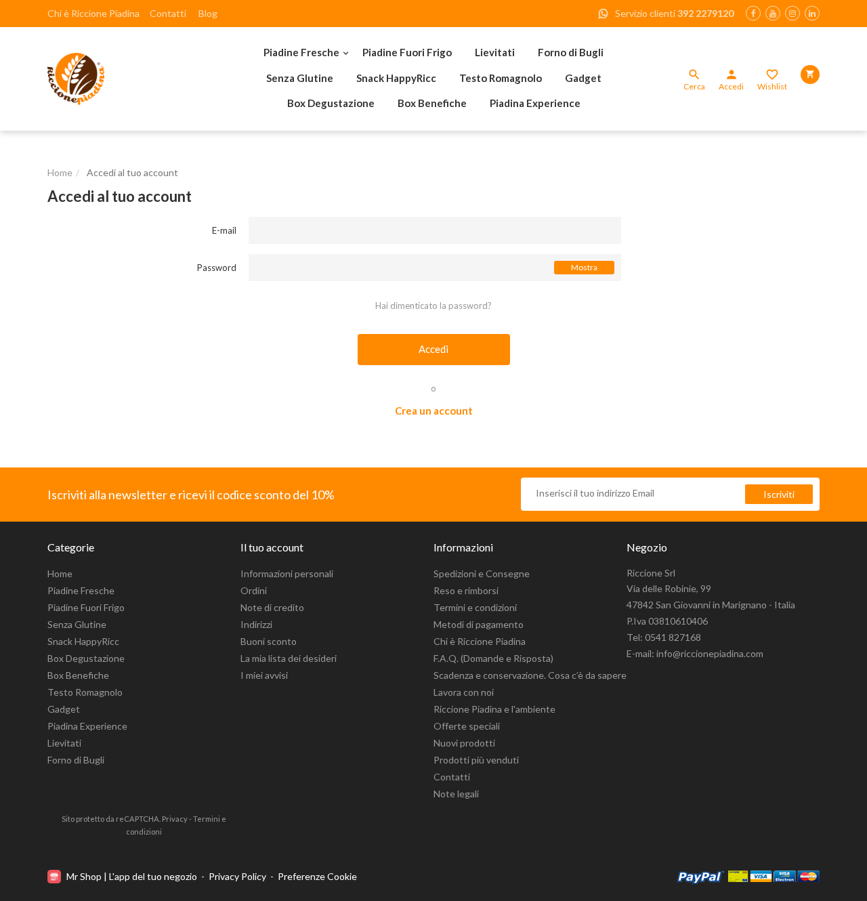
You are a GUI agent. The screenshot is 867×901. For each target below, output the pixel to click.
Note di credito (272, 607)
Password (216, 267)
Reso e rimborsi (466, 590)
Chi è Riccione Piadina (93, 13)
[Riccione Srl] (121, 79)
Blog (207, 13)
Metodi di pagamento (479, 624)
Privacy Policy (237, 876)
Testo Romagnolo (500, 78)
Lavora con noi (464, 692)
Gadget (583, 78)
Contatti (168, 13)
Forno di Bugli (571, 52)
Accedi (433, 349)
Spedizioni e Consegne (482, 573)
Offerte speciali (467, 726)
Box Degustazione (331, 103)
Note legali (456, 793)
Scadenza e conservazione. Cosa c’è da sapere (530, 675)
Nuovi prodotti (464, 743)
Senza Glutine (299, 78)
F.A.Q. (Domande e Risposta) (493, 658)
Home (59, 573)
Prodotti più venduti (476, 760)
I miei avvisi (264, 675)
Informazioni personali (286, 573)
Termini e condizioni (475, 607)
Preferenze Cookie (317, 876)
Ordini (253, 590)
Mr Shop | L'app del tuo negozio (131, 876)
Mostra (584, 267)
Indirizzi (256, 624)
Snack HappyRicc (396, 78)
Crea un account (434, 410)
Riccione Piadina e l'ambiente (494, 709)
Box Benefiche (432, 103)
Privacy (175, 818)
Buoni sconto (268, 641)
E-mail (224, 230)
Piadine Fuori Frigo (407, 52)
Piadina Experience (535, 103)
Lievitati (495, 52)
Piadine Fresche (301, 52)
